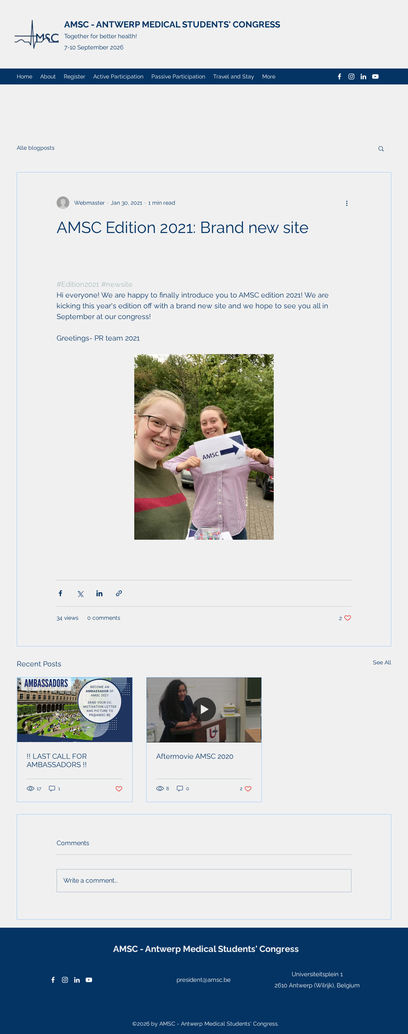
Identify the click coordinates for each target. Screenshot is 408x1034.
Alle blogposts (36, 148)
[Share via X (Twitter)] (80, 593)
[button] (381, 148)
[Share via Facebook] (60, 593)
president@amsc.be (204, 979)
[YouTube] (375, 76)
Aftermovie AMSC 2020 (194, 756)
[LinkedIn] (363, 76)
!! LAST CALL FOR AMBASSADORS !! (57, 760)
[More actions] (346, 203)
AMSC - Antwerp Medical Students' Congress (206, 949)
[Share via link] (119, 593)
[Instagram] (351, 76)
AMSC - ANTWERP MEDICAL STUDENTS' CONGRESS (172, 24)
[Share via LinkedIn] (99, 593)
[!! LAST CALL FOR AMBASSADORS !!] (74, 710)
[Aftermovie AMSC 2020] (204, 710)
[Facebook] (339, 76)
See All (382, 662)
